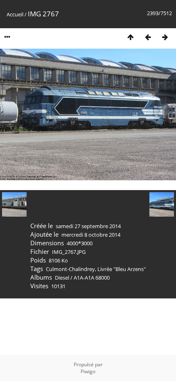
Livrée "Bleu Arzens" (121, 269)
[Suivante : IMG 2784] (165, 37)
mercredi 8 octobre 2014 (90, 234)
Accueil (15, 14)
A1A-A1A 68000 (92, 277)
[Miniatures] (130, 37)
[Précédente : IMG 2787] (147, 37)
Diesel (62, 277)
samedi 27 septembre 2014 (88, 226)
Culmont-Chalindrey (70, 269)
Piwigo (88, 371)
